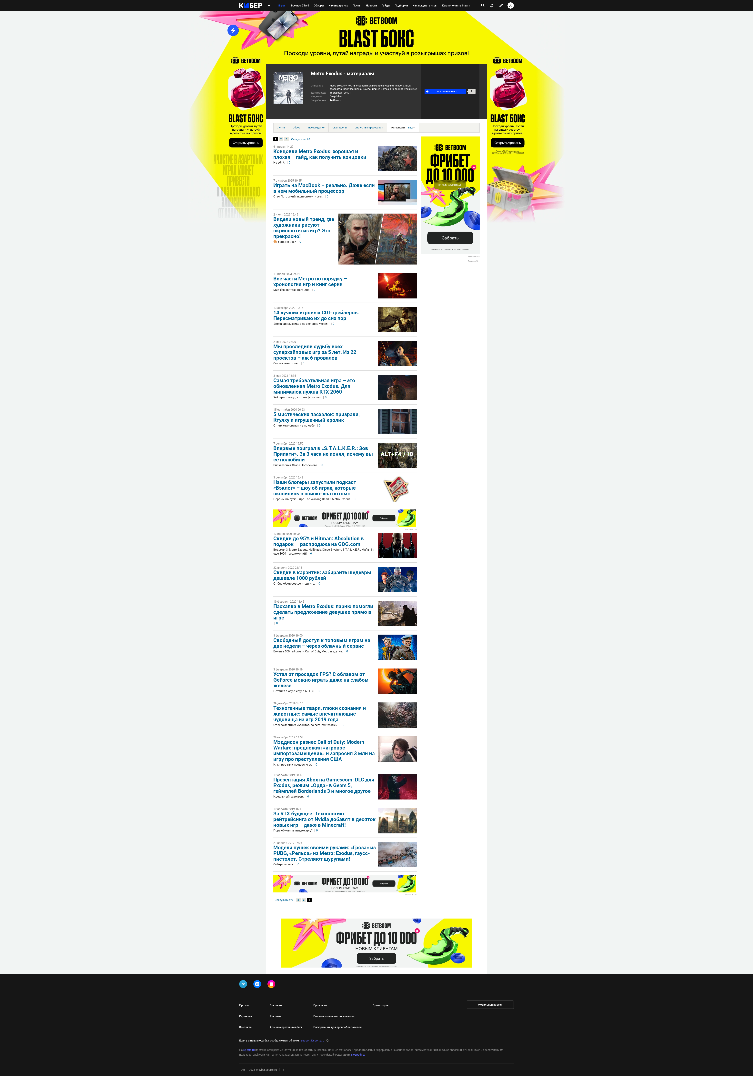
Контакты (245, 1027)
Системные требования (369, 127)
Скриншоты (340, 127)
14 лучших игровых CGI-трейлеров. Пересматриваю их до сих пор (316, 315)
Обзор (296, 127)
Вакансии (276, 1005)
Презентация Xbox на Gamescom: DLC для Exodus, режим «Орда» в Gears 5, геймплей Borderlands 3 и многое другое (323, 785)
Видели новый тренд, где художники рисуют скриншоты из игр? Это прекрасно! (303, 227)
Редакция (245, 1016)
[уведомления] (492, 5)
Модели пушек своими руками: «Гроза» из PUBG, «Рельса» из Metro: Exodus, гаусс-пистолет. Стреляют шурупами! (324, 853)
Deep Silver (336, 96)
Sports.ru (249, 1049)
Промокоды (380, 1005)
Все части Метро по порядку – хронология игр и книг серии (310, 281)
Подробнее (358, 1054)
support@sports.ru (312, 1040)
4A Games (335, 100)
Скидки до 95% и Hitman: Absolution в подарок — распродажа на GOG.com (318, 541)
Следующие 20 (300, 139)
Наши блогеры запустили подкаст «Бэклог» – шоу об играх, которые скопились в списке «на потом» (314, 488)
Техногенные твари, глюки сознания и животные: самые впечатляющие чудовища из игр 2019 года (319, 713)
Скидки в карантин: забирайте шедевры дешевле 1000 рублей (322, 575)
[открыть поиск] (483, 5)
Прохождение (316, 127)
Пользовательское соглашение (334, 1016)
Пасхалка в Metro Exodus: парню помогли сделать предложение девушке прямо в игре (323, 612)
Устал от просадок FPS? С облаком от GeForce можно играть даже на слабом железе (321, 680)
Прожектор (320, 1005)
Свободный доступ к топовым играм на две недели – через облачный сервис (321, 643)
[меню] (270, 5)
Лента (281, 127)
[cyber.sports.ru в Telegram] (244, 985)
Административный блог (286, 1027)
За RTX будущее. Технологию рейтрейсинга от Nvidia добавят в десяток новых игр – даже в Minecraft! (324, 819)
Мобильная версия (490, 1004)
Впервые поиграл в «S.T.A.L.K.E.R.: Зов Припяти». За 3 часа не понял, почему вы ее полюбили (323, 454)
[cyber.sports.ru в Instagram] (272, 985)
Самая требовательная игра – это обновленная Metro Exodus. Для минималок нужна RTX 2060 (314, 386)
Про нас (244, 1005)
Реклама (276, 1016)
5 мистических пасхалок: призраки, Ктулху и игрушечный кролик (316, 417)
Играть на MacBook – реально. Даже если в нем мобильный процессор (324, 188)
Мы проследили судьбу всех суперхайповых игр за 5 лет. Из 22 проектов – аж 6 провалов (314, 352)
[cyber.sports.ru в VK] (258, 985)
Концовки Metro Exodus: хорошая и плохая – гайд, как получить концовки (319, 154)
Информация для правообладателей (337, 1027)
